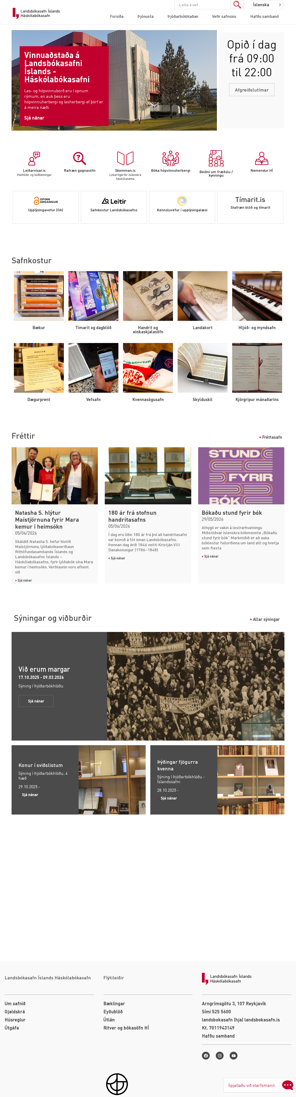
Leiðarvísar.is (34, 170)
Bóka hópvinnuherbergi (170, 170)
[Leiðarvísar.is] (34, 158)
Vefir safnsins (224, 16)
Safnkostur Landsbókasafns (113, 209)
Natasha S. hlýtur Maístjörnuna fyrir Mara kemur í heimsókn (47, 519)
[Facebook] (206, 1056)
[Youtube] (233, 1056)
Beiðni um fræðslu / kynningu (216, 173)
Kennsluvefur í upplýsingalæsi (182, 209)
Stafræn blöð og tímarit (250, 207)
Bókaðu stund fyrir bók (232, 512)
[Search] (237, 4)
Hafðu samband (264, 16)
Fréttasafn (270, 437)
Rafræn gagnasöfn (80, 170)
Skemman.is (125, 170)
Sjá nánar (23, 580)
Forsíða (116, 16)
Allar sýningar (265, 619)
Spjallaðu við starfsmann (251, 1085)
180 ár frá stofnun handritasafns (132, 516)
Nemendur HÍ (262, 170)
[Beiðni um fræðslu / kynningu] (216, 158)
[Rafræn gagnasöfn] (80, 158)
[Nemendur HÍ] (262, 158)
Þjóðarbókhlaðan (182, 16)
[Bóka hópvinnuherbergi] (171, 158)
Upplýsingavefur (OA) (45, 209)
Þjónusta (145, 16)
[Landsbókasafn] (37, 13)
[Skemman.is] (125, 158)
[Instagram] (220, 1056)
